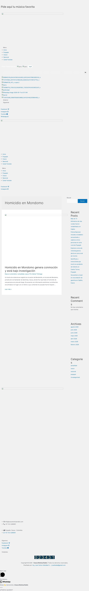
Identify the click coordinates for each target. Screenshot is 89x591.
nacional (73, 371)
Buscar (69, 198)
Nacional (6, 57)
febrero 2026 (75, 344)
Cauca (5, 55)
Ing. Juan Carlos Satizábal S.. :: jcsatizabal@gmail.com (49, 565)
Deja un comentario (11, 274)
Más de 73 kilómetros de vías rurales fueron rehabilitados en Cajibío (76, 224)
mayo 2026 (74, 336)
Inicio (5, 50)
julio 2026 (74, 330)
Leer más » (8, 289)
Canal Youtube (7, 59)
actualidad (21, 274)
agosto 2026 (74, 327)
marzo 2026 (74, 341)
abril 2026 (74, 339)
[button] (44, 47)
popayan (73, 374)
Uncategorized (75, 377)
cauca (27, 274)
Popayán (6, 52)
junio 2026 (74, 333)
